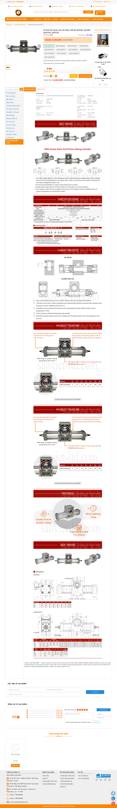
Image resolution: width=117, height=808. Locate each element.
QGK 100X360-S (49, 53)
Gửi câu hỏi (95, 692)
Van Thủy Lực (10, 131)
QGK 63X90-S (49, 46)
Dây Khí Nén (10, 102)
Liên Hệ (107, 1)
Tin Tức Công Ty (83, 775)
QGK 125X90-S (61, 53)
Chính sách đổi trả (66, 781)
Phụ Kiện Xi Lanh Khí (12, 109)
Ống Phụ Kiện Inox (11, 118)
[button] (39, 46)
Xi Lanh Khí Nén (11, 93)
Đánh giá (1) (41, 89)
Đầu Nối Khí (9, 99)
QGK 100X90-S (73, 49)
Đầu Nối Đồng (10, 115)
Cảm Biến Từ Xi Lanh (12, 112)
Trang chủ (9, 24)
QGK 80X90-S (84, 46)
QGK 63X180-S (60, 46)
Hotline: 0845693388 (17, 1)
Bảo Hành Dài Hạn (37, 6)
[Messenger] (113, 793)
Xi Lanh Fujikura (11, 125)
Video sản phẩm (98, 19)
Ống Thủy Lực (10, 128)
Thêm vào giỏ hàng (85, 76)
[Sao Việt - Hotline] (113, 798)
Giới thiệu (47, 19)
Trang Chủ (37, 19)
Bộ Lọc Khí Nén (10, 96)
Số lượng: (46, 76)
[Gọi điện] (113, 804)
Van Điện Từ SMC (11, 134)
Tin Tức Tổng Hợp (83, 778)
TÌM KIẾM (88, 12)
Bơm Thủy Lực (10, 121)
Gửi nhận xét (103, 710)
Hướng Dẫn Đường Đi (99, 6)
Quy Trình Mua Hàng (77, 6)
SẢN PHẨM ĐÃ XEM (58, 734)
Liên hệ (55, 19)
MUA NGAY (15, 765)
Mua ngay (74, 76)
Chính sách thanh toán (67, 775)
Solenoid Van (10, 137)
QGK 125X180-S (74, 53)
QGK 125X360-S (49, 57)
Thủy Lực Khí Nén (20, 24)
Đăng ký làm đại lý (83, 19)
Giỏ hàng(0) (98, 1)
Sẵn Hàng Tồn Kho (57, 6)
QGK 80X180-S (49, 49)
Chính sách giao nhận (67, 778)
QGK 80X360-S (61, 49)
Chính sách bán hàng (67, 19)
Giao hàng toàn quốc (16, 6)
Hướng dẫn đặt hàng (49, 784)
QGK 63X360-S (72, 46)
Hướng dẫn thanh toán (50, 781)
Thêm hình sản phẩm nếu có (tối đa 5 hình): (82, 722)
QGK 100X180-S (85, 49)
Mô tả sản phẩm (29, 89)
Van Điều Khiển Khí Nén (13, 105)
